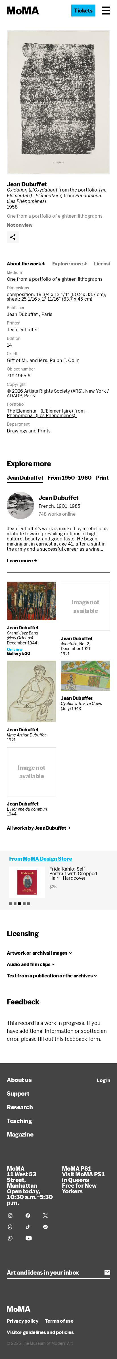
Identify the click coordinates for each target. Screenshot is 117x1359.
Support (18, 1093)
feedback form (82, 1039)
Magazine (20, 1134)
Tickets (83, 10)
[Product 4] (24, 903)
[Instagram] (13, 1215)
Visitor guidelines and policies (40, 1332)
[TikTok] (30, 1226)
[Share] (13, 237)
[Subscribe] (107, 1272)
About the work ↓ (26, 263)
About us (19, 1079)
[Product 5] (28, 903)
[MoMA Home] (23, 10)
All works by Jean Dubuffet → (38, 828)
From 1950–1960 (69, 477)
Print (102, 477)
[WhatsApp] (13, 1238)
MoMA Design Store (47, 859)
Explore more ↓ (69, 263)
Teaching (19, 1120)
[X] (48, 1215)
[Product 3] (19, 903)
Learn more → (22, 560)
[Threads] (13, 1226)
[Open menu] (106, 10)
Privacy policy (22, 1321)
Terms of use (59, 1321)
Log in (103, 1080)
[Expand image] (58, 102)
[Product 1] (10, 903)
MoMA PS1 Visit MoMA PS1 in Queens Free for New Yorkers (83, 1179)
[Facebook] (30, 1215)
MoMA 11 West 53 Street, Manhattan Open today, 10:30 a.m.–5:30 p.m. (30, 1185)
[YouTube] (30, 1238)
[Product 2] (15, 903)
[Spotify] (48, 1226)
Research (20, 1107)
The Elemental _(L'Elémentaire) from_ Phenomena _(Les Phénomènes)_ (47, 413)
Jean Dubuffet (27, 184)
